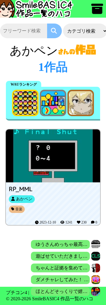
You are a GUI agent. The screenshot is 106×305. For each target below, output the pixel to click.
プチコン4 (16, 292)
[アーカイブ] (97, 11)
